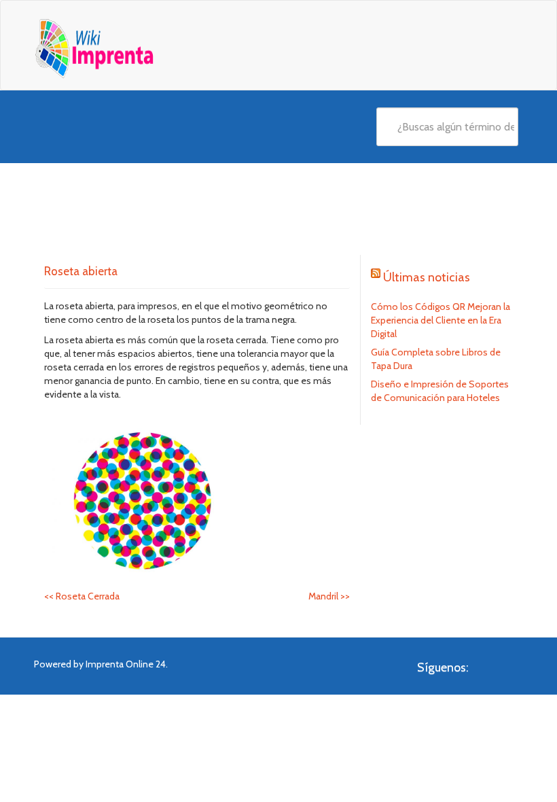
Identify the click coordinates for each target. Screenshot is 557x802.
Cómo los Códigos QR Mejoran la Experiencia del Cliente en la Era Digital (440, 320)
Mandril (329, 596)
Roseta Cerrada (82, 596)
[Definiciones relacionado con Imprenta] (120, 48)
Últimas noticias (426, 277)
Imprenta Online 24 (126, 664)
